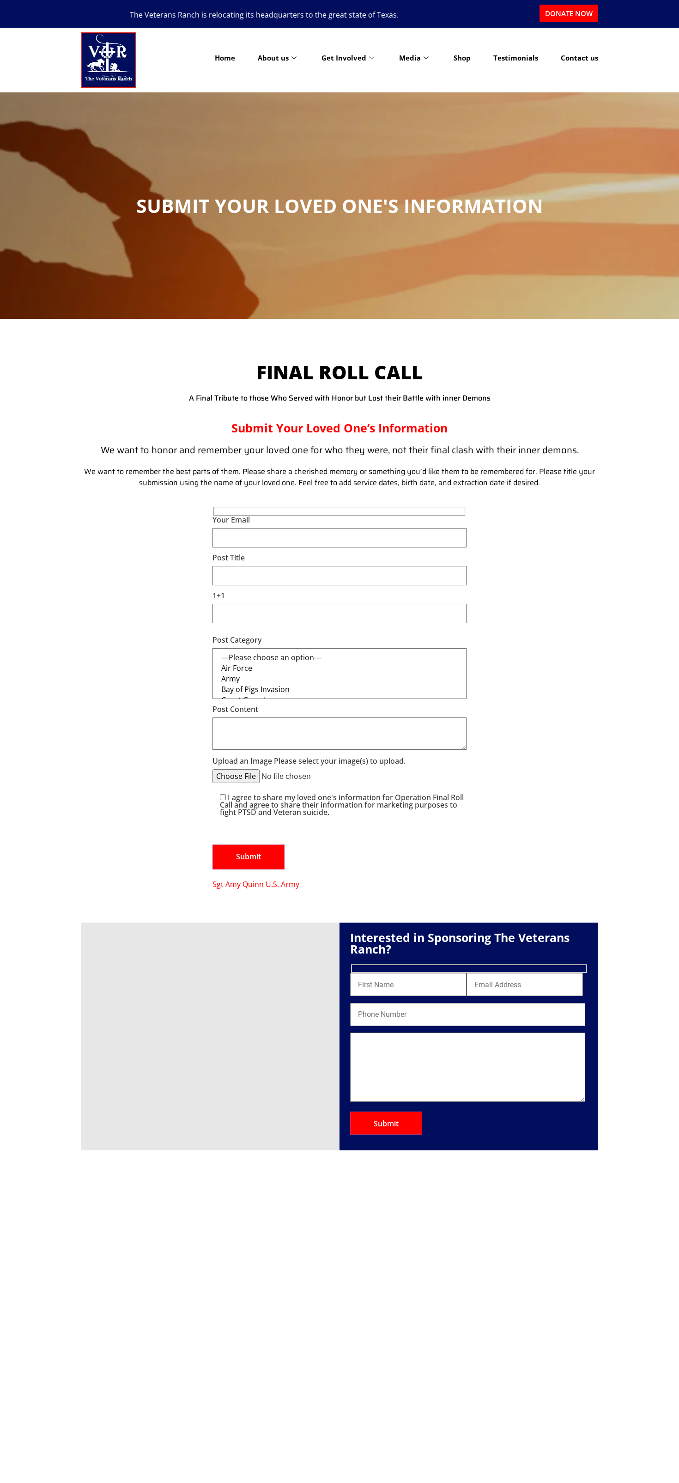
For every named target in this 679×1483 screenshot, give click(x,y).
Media (410, 57)
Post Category (236, 640)
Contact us (579, 57)
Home (225, 57)
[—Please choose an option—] (339, 657)
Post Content (235, 709)
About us (273, 57)
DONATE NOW (569, 13)
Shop (462, 57)
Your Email (231, 520)
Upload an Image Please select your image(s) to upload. (309, 761)
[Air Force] (339, 668)
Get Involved (343, 57)
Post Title (228, 558)
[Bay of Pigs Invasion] (339, 689)
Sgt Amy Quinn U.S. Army (255, 884)
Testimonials (515, 57)
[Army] (339, 679)
